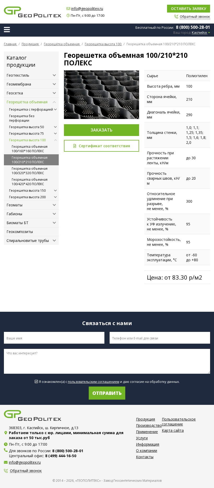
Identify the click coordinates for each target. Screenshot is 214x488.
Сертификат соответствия (104, 145)
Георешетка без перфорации (21, 118)
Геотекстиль (18, 75)
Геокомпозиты (20, 231)
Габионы (14, 213)
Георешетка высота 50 (26, 127)
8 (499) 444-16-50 (60, 455)
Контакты (144, 456)
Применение (147, 431)
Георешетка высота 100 (27, 140)
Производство (149, 425)
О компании (146, 450)
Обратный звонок (26, 471)
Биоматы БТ (17, 222)
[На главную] (32, 12)
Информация (147, 444)
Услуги (142, 437)
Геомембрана (19, 84)
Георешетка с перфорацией (31, 109)
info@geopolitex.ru (87, 8)
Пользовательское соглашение (179, 422)
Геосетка (15, 92)
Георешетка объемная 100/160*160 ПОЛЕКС (29, 148)
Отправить (107, 393)
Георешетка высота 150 (27, 190)
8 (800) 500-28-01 (193, 27)
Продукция (145, 419)
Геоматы (14, 204)
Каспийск (199, 33)
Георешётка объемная (27, 101)
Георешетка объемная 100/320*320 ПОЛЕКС (29, 170)
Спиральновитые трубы (28, 240)
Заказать (101, 130)
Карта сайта (173, 430)
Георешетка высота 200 (27, 197)
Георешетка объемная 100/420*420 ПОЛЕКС (29, 181)
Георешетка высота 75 (26, 133)
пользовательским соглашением (93, 381)
